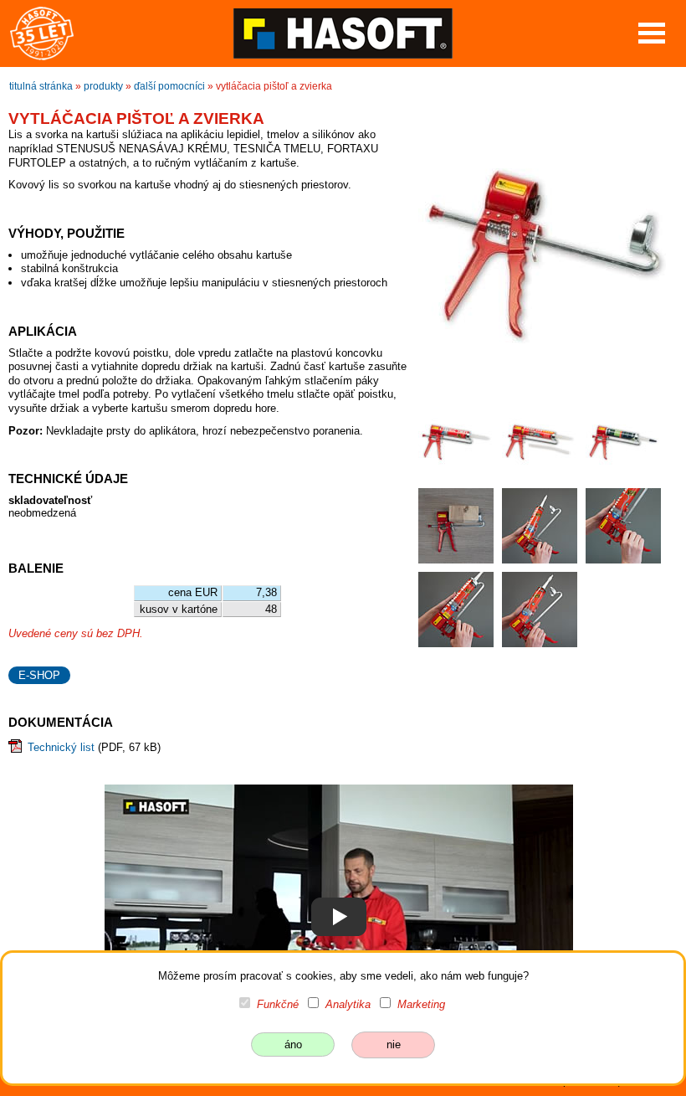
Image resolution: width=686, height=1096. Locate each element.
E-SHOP (39, 675)
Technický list (61, 747)
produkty (103, 86)
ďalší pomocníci (169, 86)
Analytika (348, 1004)
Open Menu (652, 33)
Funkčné (278, 1004)
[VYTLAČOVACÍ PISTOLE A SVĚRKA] (339, 916)
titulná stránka (41, 86)
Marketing (421, 1004)
